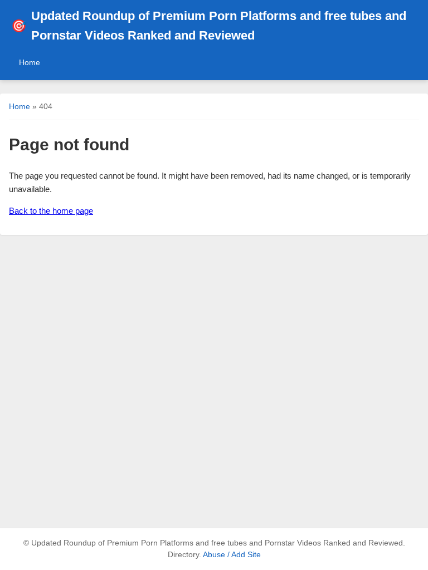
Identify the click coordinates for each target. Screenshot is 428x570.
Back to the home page (51, 210)
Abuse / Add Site (232, 555)
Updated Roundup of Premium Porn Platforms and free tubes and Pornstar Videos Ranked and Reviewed (208, 25)
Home (29, 62)
